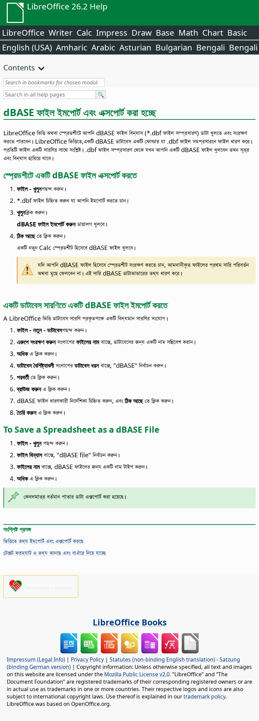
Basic (237, 32)
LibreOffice (23, 32)
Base (165, 32)
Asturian (135, 47)
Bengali (210, 47)
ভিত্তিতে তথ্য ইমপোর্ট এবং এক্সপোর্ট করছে (43, 541)
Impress (111, 32)
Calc (84, 32)
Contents (19, 67)
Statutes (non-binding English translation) (162, 659)
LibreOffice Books (130, 622)
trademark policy (204, 696)
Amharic (71, 47)
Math (188, 32)
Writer (61, 32)
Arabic (103, 47)
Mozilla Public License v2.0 (137, 674)
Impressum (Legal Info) (36, 659)
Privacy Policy (87, 659)
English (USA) (27, 47)
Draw (142, 32)
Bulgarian (173, 47)
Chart (212, 32)
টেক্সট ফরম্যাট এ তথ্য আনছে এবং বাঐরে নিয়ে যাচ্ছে (54, 552)
